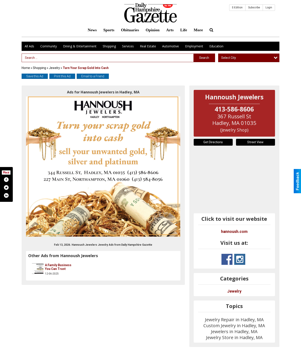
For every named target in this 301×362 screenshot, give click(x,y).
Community (48, 46)
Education (216, 46)
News (92, 30)
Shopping (109, 46)
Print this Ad (62, 76)
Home (26, 68)
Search (204, 57)
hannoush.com (234, 231)
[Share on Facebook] (6, 179)
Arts (170, 30)
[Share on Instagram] (6, 195)
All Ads (29, 46)
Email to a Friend (92, 76)
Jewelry (54, 68)
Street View (255, 142)
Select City (228, 57)
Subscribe (254, 7)
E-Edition (237, 7)
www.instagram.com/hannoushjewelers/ (239, 259)
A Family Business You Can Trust (58, 267)
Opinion (153, 30)
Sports (108, 30)
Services (128, 46)
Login (269, 7)
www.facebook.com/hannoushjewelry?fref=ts (226, 259)
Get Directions (213, 142)
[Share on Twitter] (6, 187)
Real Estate (148, 46)
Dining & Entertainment (80, 46)
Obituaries (130, 30)
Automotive (170, 46)
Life (183, 30)
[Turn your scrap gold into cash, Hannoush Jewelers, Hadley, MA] (103, 167)
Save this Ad (34, 76)
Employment (194, 46)
